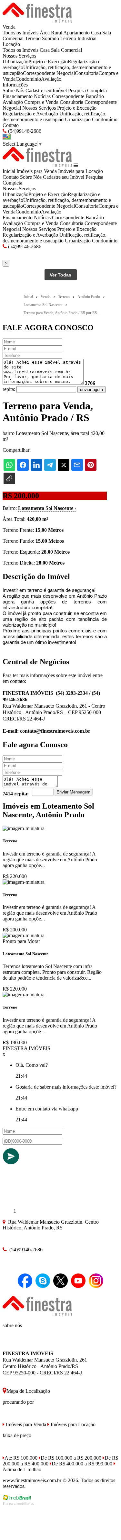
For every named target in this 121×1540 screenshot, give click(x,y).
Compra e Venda (41, 102)
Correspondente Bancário (78, 96)
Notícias (42, 96)
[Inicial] (37, 21)
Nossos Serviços (19, 56)
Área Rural (51, 32)
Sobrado (50, 38)
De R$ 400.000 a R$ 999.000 (82, 1463)
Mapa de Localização (28, 1391)
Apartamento (76, 32)
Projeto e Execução (48, 61)
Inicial (9, 171)
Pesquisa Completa (87, 90)
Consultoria (86, 73)
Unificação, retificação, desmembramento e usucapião (54, 116)
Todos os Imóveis (20, 32)
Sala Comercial (66, 50)
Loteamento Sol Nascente (47, 508)
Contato (11, 125)
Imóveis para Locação (80, 171)
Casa (96, 32)
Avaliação (51, 79)
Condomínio (28, 79)
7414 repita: (16, 793)
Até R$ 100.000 (21, 1458)
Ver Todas (60, 274)
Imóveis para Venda (36, 171)
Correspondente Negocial (49, 73)
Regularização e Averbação (30, 113)
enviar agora (91, 389)
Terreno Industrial (78, 38)
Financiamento (18, 96)
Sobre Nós (13, 90)
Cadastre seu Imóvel (46, 90)
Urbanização (15, 61)
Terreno (33, 38)
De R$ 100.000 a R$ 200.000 (71, 1458)
